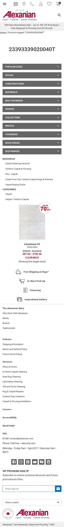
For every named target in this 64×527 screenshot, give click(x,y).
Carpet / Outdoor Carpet (17, 199)
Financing (35, 290)
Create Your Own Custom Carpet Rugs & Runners (29, 179)
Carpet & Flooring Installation (17, 401)
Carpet (8, 194)
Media (6, 318)
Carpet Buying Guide (15, 184)
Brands (6, 323)
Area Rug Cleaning (12, 376)
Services (7, 362)
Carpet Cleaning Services (17, 163)
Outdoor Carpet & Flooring (18, 168)
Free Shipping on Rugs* (36, 272)
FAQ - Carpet (11, 174)
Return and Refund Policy (15, 349)
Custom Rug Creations (14, 396)
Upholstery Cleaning (12, 381)
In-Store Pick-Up (36, 281)
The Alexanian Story (13, 308)
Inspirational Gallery (36, 299)
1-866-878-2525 (27, 443)
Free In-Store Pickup (12, 354)
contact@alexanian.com (21, 438)
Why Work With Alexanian (15, 313)
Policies (7, 339)
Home (3, 32)
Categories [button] (9, 189)
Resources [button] (9, 159)
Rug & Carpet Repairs (13, 391)
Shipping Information (13, 344)
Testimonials (9, 328)
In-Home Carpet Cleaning (15, 371)
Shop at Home (10, 366)
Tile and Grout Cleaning (14, 386)
